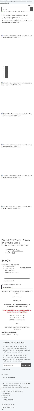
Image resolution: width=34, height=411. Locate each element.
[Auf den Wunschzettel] (9, 256)
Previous (4, 81)
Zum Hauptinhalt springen (8, 1)
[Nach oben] (0, 389)
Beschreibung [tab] (7, 287)
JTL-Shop (25, 387)
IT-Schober (11, 387)
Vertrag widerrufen (9, 377)
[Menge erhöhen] (31, 277)
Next (3, 238)
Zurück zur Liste (5, 15)
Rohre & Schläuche (17, 251)
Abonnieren (26, 365)
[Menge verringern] (2, 277)
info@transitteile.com (8, 404)
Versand (16, 265)
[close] (2, 33)
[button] (23, 5)
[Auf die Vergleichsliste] (6, 256)
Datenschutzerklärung (9, 357)
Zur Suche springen (23, 1)
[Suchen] (31, 9)
